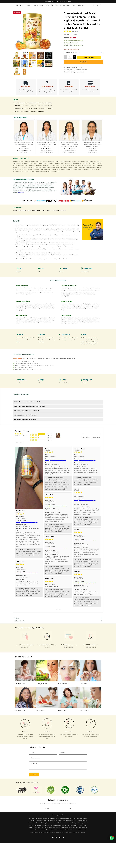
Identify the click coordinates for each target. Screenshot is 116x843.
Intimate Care (19, 710)
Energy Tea (83, 710)
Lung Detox (83, 684)
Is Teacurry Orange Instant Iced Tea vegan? (25, 415)
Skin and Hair (62, 684)
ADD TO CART (89, 57)
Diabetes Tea (62, 710)
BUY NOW (83, 62)
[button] (29, 5)
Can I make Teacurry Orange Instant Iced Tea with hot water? (30, 406)
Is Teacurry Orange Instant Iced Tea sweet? (25, 419)
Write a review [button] (85, 437)
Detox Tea (39, 710)
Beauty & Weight (41, 684)
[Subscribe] (70, 808)
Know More (21, 192)
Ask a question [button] (96, 437)
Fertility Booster (20, 684)
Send (34, 774)
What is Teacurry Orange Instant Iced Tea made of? (27, 401)
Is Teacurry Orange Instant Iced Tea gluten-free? (27, 410)
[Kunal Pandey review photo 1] (29, 478)
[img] (28, 514)
